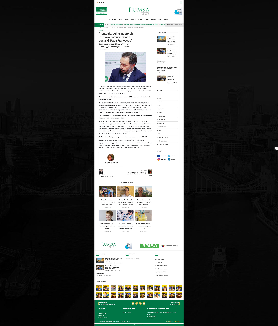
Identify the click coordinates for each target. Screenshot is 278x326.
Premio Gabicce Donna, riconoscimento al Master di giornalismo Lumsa (107, 202)
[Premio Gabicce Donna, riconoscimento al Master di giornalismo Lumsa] (107, 191)
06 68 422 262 (103, 313)
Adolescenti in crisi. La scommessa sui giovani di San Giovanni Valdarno (172, 40)
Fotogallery (161, 119)
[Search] (181, 2)
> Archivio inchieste (160, 272)
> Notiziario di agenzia (161, 275)
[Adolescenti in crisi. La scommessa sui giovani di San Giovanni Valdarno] (161, 39)
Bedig (144, 324)
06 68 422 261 (101, 315)
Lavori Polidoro (163, 144)
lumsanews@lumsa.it (103, 317)
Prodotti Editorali (151, 318)
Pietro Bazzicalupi (110, 263)
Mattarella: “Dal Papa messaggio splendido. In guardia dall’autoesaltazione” (172, 79)
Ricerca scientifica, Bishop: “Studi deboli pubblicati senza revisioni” (107, 226)
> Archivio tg (158, 262)
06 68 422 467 (128, 312)
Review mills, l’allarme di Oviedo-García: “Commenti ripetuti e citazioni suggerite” (125, 202)
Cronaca (121, 19)
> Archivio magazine (161, 269)
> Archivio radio (159, 259)
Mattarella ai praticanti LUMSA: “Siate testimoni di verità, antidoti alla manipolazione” (167, 69)
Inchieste (140, 19)
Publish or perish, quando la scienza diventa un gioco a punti (143, 226)
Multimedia (166, 19)
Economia (133, 19)
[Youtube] (101, 2)
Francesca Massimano (105, 49)
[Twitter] (97, 2)
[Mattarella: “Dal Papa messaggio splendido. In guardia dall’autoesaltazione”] (161, 78)
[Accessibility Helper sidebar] (276, 148)
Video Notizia (162, 141)
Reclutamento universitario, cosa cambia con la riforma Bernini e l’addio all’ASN (125, 226)
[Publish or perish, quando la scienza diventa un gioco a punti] (143, 215)
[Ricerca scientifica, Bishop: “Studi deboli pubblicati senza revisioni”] (107, 215)
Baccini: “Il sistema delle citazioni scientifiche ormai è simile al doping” (143, 202)
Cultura (147, 19)
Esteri (126, 19)
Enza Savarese (109, 270)
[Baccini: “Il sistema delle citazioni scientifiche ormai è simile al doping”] (143, 191)
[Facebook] (133, 303)
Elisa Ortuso (99, 275)
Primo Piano (162, 127)
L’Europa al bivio (161, 61)
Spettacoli (153, 19)
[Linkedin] (99, 2)
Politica (114, 19)
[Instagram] (136, 303)
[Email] (103, 2)
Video (160, 130)
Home (100, 27)
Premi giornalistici (151, 316)
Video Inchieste (163, 137)
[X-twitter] (140, 303)
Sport (159, 19)
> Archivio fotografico (161, 265)
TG (159, 134)
